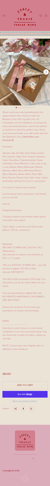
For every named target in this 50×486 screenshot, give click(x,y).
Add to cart (25, 385)
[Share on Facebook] (23, 408)
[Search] (40, 15)
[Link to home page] (25, 442)
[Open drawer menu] (3, 15)
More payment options (25, 401)
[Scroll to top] (25, 478)
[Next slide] (46, 72)
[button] (16, 107)
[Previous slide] (4, 72)
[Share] (15, 408)
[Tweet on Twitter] (31, 408)
